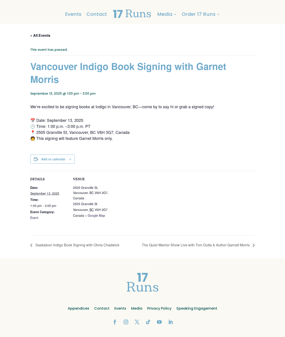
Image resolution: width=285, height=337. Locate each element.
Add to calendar (53, 159)
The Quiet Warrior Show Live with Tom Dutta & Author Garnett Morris (196, 244)
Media (136, 308)
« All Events (40, 35)
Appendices (78, 308)
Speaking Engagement (196, 308)
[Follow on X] (137, 322)
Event (34, 217)
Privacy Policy (159, 308)
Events (73, 14)
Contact (96, 14)
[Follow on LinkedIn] (170, 322)
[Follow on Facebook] (114, 322)
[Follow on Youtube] (159, 322)
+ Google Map (95, 215)
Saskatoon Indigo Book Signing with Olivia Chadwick (77, 244)
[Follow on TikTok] (148, 322)
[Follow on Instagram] (125, 322)
